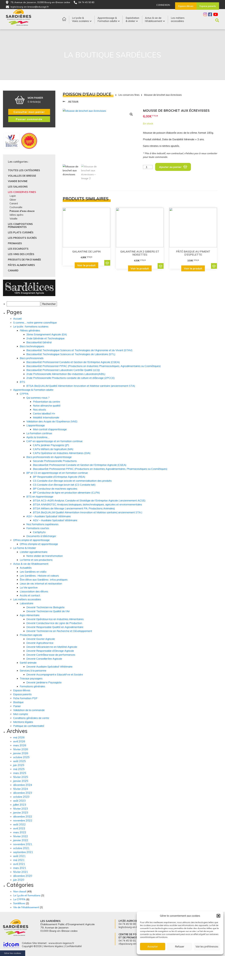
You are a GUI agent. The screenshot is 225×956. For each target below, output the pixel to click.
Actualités (26, 567)
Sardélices (19, 903)
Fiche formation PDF (25, 698)
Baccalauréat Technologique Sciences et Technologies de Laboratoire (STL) (70, 354)
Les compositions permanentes (20, 225)
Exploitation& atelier (132, 19)
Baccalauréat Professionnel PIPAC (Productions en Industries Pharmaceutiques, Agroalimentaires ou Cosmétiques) (93, 366)
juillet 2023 (19, 804)
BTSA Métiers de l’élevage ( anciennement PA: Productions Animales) (74, 508)
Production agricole (31, 635)
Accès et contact (30, 595)
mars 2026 (19, 745)
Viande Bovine (18, 181)
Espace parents (22, 694)
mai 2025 (19, 769)
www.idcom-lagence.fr (61, 943)
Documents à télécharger (41, 536)
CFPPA (24, 393)
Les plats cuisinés (20, 232)
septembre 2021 (23, 852)
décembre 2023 (22, 792)
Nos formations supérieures (42, 524)
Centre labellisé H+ (44, 413)
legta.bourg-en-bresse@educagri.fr (30, 6)
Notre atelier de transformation (44, 555)
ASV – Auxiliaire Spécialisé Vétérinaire (48, 516)
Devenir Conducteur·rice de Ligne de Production (54, 623)
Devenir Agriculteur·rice (39, 642)
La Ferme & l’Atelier (24, 548)
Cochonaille (16, 207)
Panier (17, 706)
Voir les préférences (207, 946)
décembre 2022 (22, 816)
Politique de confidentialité (28, 725)
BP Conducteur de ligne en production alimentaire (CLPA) (66, 492)
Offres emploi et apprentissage (31, 540)
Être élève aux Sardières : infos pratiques (44, 579)
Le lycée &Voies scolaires (80, 19)
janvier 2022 (20, 840)
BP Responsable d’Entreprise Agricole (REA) (59, 476)
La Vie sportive (29, 587)
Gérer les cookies (12, 953)
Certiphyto (39, 532)
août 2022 (19, 824)
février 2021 (20, 871)
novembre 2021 (22, 844)
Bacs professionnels (31, 358)
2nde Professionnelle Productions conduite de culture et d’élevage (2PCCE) (70, 377)
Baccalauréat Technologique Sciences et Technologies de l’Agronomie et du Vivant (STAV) (79, 350)
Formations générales (32, 686)
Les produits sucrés (22, 237)
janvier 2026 (20, 753)
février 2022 (20, 836)
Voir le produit (86, 265)
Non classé (19, 891)
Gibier (13, 199)
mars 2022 (19, 832)
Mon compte (20, 714)
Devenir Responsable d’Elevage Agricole (50, 650)
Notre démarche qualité (46, 405)
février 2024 (20, 788)
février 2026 (20, 749)
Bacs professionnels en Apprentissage (49, 457)
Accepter (152, 946)
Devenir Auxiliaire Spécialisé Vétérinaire (49, 666)
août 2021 (19, 856)
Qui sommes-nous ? (37, 397)
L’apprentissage (35, 425)
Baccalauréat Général (39, 342)
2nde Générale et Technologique (45, 338)
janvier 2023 (20, 812)
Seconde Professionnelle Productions (55, 461)
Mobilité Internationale (46, 417)
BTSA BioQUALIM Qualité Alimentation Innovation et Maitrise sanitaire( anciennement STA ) (87, 512)
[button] (218, 915)
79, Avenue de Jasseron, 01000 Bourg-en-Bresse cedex (40, 2)
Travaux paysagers (31, 678)
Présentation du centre (46, 401)
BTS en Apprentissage (39, 496)
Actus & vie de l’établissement (30, 563)
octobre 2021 (21, 848)
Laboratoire (26, 603)
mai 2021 (19, 860)
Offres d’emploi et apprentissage (39, 544)
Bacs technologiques (32, 346)
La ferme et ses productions (36, 559)
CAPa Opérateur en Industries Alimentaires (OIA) (61, 453)
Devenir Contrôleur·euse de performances (50, 654)
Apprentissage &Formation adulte (107, 19)
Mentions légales (23, 722)
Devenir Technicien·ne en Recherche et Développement (59, 631)
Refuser (179, 946)
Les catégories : (18, 161)
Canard (14, 203)
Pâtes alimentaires (21, 265)
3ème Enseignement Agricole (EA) (46, 334)
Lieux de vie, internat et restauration (41, 583)
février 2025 (20, 777)
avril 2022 (19, 828)
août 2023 (19, 800)
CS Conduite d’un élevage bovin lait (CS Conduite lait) (64, 484)
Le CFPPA (19, 899)
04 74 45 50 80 (86, 2)
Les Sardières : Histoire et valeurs (39, 575)
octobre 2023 (21, 796)
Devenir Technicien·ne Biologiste (45, 607)
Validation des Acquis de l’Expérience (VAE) (51, 421)
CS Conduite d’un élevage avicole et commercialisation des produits (72, 480)
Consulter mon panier (29, 112)
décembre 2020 (22, 875)
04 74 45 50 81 (127, 940)
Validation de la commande (29, 710)
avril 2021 (19, 864)
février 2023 (20, 808)
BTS (22, 381)
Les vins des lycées (21, 254)
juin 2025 (18, 765)
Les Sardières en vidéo (33, 571)
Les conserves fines (22, 192)
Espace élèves (21, 690)
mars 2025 (19, 773)
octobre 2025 (21, 757)
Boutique (18, 702)
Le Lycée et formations (26, 895)
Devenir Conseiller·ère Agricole (44, 658)
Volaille (13, 218)
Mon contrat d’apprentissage (50, 429)
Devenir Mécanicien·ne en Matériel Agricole (51, 646)
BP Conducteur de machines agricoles (55, 488)
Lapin (13, 195)
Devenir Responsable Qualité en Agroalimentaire (54, 627)
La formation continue (39, 433)
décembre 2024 (22, 784)
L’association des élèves (34, 591)
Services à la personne (33, 670)
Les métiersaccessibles (177, 19)
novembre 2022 (22, 820)
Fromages (15, 243)
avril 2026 (19, 741)
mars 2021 (19, 867)
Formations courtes (37, 528)
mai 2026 (19, 737)
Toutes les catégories (24, 170)
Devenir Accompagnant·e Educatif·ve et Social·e (54, 674)
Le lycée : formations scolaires (30, 326)
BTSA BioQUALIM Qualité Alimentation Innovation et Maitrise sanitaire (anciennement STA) (80, 385)
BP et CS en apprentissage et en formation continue (57, 472)
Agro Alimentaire (30, 615)
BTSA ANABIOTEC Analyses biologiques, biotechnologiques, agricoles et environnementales (87, 504)
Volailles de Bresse (22, 175)
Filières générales (30, 330)
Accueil (17, 318)
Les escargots (18, 248)
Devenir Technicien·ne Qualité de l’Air (48, 611)
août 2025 (19, 761)
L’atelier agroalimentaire (33, 551)
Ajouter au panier (170, 167)
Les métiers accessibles (27, 599)
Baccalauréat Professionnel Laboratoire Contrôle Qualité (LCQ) (63, 370)
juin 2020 (18, 879)
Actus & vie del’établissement (153, 19)
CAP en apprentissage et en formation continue (54, 441)
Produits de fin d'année (24, 259)
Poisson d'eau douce (22, 211)
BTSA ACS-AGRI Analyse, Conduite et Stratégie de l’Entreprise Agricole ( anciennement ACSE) (89, 500)
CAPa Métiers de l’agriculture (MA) (53, 449)
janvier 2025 (20, 780)
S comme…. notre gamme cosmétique (35, 322)
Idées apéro (16, 214)
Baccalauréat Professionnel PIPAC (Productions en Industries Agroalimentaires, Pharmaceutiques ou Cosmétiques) (100, 468)
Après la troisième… (37, 437)
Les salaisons (18, 186)
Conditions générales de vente (31, 718)
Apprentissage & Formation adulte (33, 389)
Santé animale (28, 662)
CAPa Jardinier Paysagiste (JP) (51, 445)
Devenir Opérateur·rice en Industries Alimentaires (55, 619)
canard (13, 270)
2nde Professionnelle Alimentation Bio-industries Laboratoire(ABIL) (65, 374)
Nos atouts (39, 409)
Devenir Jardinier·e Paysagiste (44, 682)
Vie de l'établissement (26, 907)
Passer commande (29, 119)
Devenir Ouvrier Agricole (40, 638)
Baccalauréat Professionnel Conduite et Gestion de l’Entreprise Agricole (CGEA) (73, 362)
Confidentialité (73, 946)
